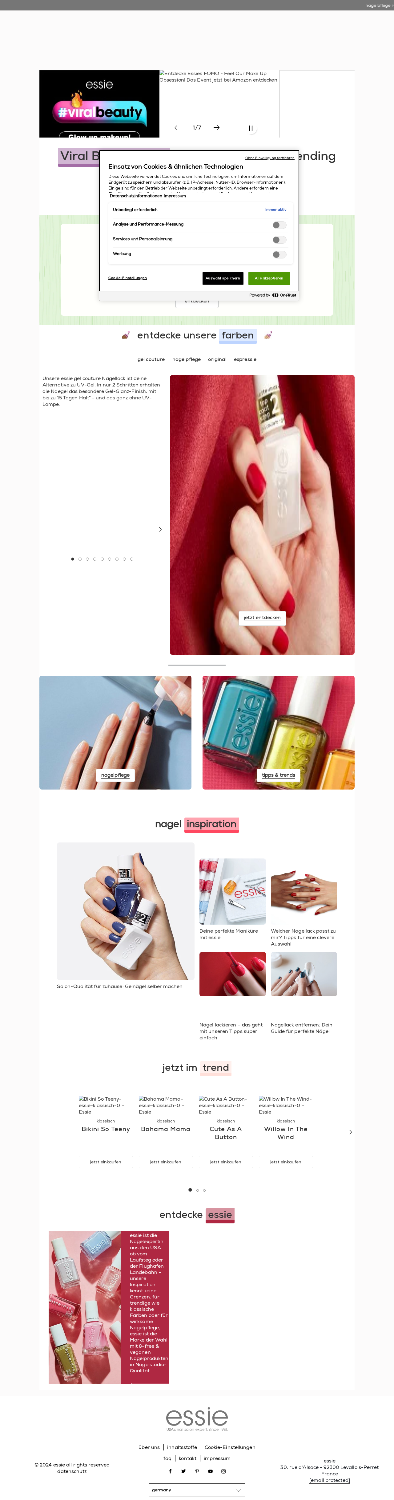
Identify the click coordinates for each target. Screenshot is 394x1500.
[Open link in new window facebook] (170, 1471)
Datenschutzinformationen (136, 196)
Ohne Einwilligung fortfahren (270, 158)
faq (167, 1458)
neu (134, 36)
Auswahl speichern (223, 278)
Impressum (175, 196)
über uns (149, 1447)
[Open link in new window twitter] (183, 1471)
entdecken (197, 301)
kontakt (187, 1458)
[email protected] (329, 1480)
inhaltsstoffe (182, 1447)
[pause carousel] (251, 128)
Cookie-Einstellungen (230, 1447)
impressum (217, 1458)
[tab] (151, 360)
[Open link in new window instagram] (223, 1471)
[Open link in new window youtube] (210, 1471)
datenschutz (71, 1471)
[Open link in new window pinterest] (197, 1471)
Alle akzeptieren (269, 278)
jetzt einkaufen (105, 1162)
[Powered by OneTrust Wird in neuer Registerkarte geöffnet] (272, 297)
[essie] (197, 1420)
